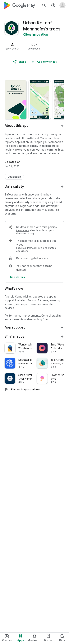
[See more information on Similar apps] (62, 336)
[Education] (14, 176)
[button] (18, 48)
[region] (34, 46)
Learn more (22, 230)
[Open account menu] (62, 5)
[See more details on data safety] (18, 277)
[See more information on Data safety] (62, 186)
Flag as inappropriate (22, 389)
